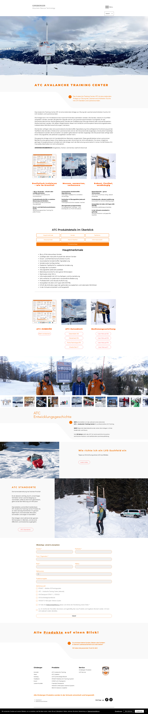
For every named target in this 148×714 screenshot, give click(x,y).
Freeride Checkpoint (58, 683)
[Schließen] (146, 711)
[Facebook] (106, 699)
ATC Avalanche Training (59, 672)
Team (35, 674)
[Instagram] (111, 699)
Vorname (39, 549)
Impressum (39, 700)
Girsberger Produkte (85, 670)
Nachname (78, 549)
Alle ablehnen (128, 711)
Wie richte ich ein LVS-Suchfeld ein (102, 450)
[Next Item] (145, 375)
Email (38, 563)
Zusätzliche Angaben (41, 578)
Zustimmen (139, 711)
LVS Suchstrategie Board (59, 676)
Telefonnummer (40, 571)
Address (77, 563)
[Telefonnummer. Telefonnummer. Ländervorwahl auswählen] (39, 574)
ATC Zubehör (56, 674)
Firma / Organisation (42, 556)
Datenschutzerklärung (94, 711)
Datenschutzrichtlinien (41, 701)
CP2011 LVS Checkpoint (59, 681)
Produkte (53, 632)
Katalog (36, 676)
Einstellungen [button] (118, 711)
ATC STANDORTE (24, 487)
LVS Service (82, 672)
